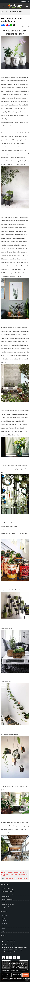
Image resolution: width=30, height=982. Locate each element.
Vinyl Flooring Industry (14, 11)
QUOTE (3, 931)
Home (2, 11)
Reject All (7, 974)
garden (18, 33)
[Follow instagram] (18, 957)
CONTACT (4, 928)
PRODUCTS (4, 915)
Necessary (6, 978)
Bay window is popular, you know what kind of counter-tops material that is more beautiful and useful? (14, 874)
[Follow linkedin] (10, 957)
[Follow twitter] (14, 957)
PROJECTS (4, 923)
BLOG (3, 926)
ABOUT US (4, 918)
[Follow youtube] (3, 957)
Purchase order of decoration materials (16, 878)
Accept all (25, 974)
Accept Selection (16, 974)
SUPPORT (4, 921)
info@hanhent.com (9, 944)
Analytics (13, 978)
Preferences (21, 978)
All (6, 11)
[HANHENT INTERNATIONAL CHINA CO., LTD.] (15, 6)
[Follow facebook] (7, 957)
